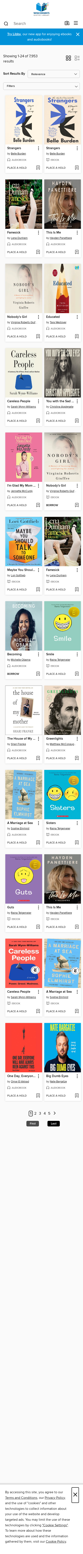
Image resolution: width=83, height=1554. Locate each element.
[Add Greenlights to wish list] (76, 758)
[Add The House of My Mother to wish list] (38, 758)
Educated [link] (53, 317)
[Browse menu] (76, 23)
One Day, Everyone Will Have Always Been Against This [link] (21, 1076)
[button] (68, 59)
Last (53, 1124)
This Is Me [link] (53, 233)
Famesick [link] (13, 233)
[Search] (6, 23)
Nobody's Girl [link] (17, 317)
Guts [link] (10, 907)
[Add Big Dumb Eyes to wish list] (76, 1096)
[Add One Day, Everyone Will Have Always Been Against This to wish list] (38, 1096)
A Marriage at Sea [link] (20, 823)
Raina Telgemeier (60, 660)
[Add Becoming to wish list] (38, 674)
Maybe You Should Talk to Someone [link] (21, 570)
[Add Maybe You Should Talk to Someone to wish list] (38, 590)
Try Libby (14, 34)
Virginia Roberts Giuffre (24, 322)
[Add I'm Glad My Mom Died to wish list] (38, 505)
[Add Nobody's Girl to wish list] (38, 337)
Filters (11, 86)
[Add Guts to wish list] (38, 927)
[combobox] (33, 23)
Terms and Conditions (21, 1498)
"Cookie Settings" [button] (55, 1525)
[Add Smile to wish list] (76, 674)
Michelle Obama (20, 660)
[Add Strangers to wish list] (38, 168)
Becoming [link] (14, 654)
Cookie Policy (56, 1541)
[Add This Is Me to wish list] (76, 252)
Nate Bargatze (58, 1081)
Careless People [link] (18, 401)
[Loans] (67, 24)
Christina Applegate (61, 406)
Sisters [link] (51, 823)
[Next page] (54, 1113)
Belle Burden (18, 153)
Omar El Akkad (20, 1081)
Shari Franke (18, 744)
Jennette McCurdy (22, 491)
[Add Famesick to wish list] (38, 252)
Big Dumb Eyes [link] (57, 1076)
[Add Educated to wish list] (76, 337)
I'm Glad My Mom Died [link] (21, 486)
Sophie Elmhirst (20, 828)
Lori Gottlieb (18, 575)
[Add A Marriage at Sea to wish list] (38, 843)
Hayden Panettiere (61, 238)
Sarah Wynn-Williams (23, 406)
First (33, 1124)
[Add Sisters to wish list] (76, 843)
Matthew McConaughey (63, 744)
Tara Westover (58, 322)
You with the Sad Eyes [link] (60, 401)
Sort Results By (14, 74)
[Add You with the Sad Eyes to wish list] (76, 421)
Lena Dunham (19, 238)
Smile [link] (50, 654)
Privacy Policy (55, 1498)
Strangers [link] (14, 148)
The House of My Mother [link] (21, 739)
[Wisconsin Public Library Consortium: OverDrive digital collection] (41, 9)
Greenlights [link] (54, 739)
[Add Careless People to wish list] (38, 421)
